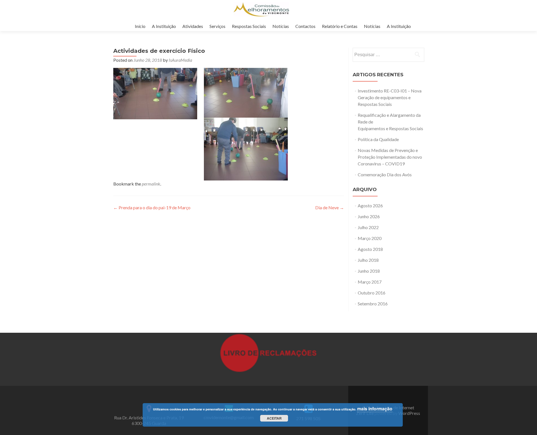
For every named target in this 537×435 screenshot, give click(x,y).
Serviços (217, 26)
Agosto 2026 (370, 205)
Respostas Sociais (249, 26)
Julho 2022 (368, 227)
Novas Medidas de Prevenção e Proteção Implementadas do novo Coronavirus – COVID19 (390, 157)
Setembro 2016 (373, 303)
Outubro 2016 (371, 292)
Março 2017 (369, 281)
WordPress (408, 413)
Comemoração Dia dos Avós (385, 174)
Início (140, 26)
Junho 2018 (369, 271)
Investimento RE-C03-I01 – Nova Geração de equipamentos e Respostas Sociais (389, 97)
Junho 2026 (369, 216)
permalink (151, 183)
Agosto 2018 (370, 249)
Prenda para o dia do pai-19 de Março (151, 207)
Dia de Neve (329, 207)
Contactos (305, 26)
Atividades (192, 26)
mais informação (374, 408)
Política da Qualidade (378, 139)
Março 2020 (369, 238)
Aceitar (274, 418)
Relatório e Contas (339, 26)
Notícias (280, 26)
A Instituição (164, 26)
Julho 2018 (368, 260)
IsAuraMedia (180, 60)
